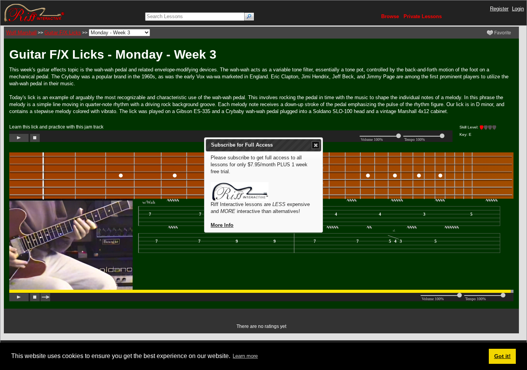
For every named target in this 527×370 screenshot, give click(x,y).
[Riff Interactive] (34, 12)
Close (315, 145)
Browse (390, 16)
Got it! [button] (502, 356)
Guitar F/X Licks (62, 32)
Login (518, 9)
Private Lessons (423, 16)
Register (499, 9)
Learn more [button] (245, 356)
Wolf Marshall (21, 32)
